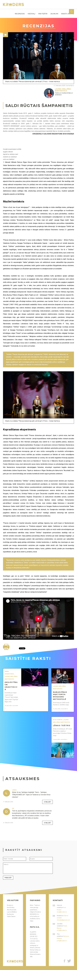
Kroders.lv (10, 905)
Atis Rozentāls (11, 910)
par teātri (42, 14)
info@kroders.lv (62, 930)
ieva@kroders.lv (62, 912)
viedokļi (31, 14)
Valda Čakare (11, 916)
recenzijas (20, 14)
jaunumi (54, 14)
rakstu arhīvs (67, 14)
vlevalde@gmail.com (63, 920)
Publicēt (8, 877)
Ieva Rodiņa (10, 907)
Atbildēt (47, 802)
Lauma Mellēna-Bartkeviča (12, 913)
